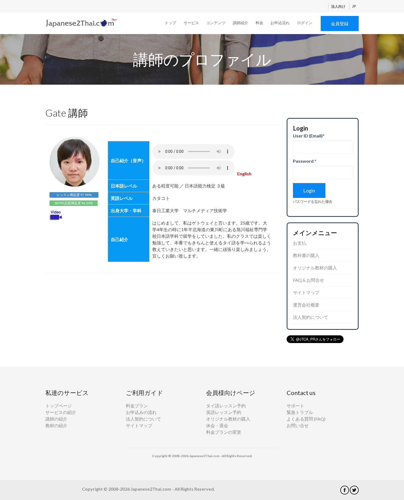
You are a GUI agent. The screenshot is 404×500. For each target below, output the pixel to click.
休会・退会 (217, 425)
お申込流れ (280, 22)
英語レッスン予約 (223, 412)
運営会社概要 (306, 304)
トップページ (58, 405)
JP (354, 6)
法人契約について (310, 317)
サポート (295, 405)
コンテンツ (215, 22)
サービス (191, 22)
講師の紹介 (56, 418)
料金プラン (137, 405)
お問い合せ (298, 425)
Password (304, 161)
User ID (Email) (309, 135)
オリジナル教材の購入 (315, 267)
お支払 (299, 242)
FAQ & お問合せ (308, 280)
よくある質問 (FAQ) (306, 418)
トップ (170, 22)
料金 (259, 22)
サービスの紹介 (60, 412)
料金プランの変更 (223, 432)
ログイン (304, 22)
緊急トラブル (300, 412)
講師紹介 (240, 22)
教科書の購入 (306, 255)
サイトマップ (306, 292)
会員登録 (339, 23)
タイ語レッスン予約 (226, 405)
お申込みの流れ (141, 412)
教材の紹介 (56, 425)
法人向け (338, 6)
